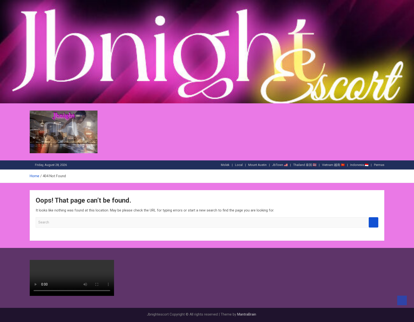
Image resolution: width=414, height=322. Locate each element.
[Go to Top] (402, 300)
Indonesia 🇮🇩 (359, 165)
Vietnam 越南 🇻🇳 (333, 165)
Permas (379, 165)
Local (239, 165)
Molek (225, 165)
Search (373, 222)
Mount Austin (257, 165)
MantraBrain (246, 314)
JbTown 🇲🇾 (280, 165)
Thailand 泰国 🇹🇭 (304, 165)
